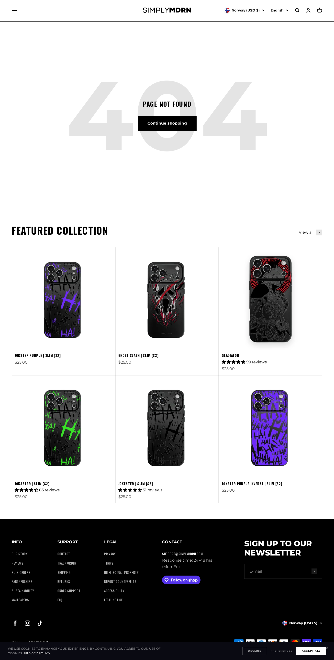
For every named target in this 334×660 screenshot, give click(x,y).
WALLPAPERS (20, 600)
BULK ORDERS (21, 572)
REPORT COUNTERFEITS (120, 581)
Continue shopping (167, 123)
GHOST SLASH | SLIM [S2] (138, 355)
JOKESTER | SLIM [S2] (135, 483)
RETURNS (63, 581)
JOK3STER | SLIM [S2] (32, 483)
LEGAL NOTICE (113, 600)
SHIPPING (64, 572)
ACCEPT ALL (311, 650)
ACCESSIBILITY (114, 591)
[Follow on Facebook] (15, 623)
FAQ (59, 600)
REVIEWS (17, 563)
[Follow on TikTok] (40, 623)
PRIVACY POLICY (37, 653)
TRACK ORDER (66, 563)
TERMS (108, 563)
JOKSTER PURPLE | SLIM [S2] (38, 355)
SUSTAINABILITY (23, 591)
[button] (234, 362)
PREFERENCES (281, 650)
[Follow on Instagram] (27, 623)
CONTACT (63, 554)
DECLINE (254, 650)
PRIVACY (110, 554)
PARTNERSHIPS (22, 581)
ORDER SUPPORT (69, 591)
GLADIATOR (230, 355)
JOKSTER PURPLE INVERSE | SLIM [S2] (252, 483)
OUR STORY (20, 554)
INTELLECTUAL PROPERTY (121, 572)
